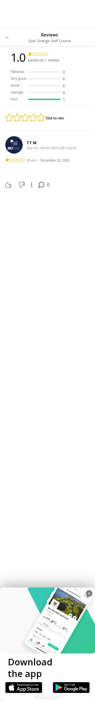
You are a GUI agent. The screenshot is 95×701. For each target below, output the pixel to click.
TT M (31, 142)
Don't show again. (47, 697)
